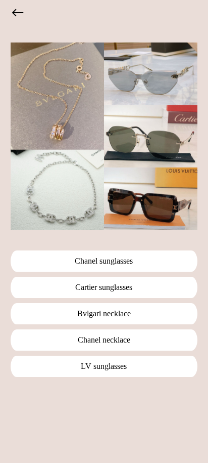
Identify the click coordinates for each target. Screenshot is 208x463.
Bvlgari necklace (104, 313)
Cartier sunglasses (103, 287)
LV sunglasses (104, 366)
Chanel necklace (104, 339)
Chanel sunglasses (104, 261)
